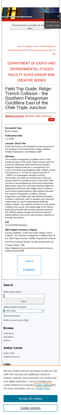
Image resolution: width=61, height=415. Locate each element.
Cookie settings (43, 385)
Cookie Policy (43, 388)
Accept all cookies (30, 398)
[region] (30, 390)
